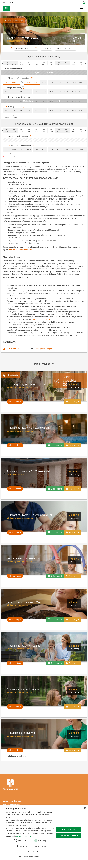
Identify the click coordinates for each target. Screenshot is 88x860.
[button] (30, 856)
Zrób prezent (56, 445)
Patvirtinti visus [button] (68, 829)
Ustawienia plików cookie (13, 801)
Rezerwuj (73, 402)
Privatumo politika (23, 836)
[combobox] (85, 808)
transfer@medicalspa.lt (41, 319)
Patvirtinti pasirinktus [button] (69, 835)
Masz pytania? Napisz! (44, 349)
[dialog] (44, 832)
